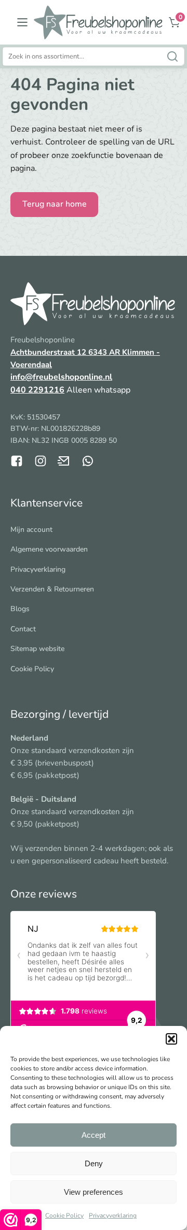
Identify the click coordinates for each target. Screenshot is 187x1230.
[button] (171, 1039)
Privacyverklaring (113, 1215)
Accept (93, 1135)
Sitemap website (37, 649)
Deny (94, 1163)
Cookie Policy (64, 1215)
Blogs (20, 609)
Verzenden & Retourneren (52, 589)
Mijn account (31, 529)
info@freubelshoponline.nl (61, 377)
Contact (23, 629)
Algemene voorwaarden (49, 549)
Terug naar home (54, 204)
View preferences (93, 1192)
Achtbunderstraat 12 (49, 352)
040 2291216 (37, 390)
